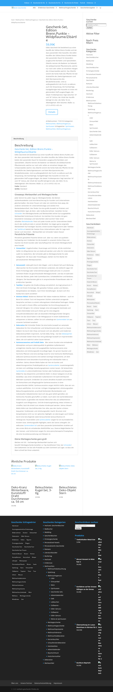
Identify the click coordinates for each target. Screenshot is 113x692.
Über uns (14, 683)
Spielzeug (91, 109)
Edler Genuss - (94, 151)
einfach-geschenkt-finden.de (28, 689)
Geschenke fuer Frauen (92, 277)
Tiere (88, 320)
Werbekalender (27, 221)
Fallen (97, 255)
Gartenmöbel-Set (62, 319)
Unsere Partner (26, 683)
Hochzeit (89, 94)
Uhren (89, 324)
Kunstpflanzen (91, 289)
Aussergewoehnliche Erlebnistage (93, 232)
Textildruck (21, 229)
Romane (89, 84)
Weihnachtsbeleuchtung (57, 569)
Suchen (89, 28)
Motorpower (91, 299)
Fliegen (89, 265)
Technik (82, 3)
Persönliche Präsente (24, 234)
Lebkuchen (93, 144)
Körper (98, 292)
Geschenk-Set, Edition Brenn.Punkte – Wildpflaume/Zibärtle (34, 150)
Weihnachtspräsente (93, 338)
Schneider (18, 213)
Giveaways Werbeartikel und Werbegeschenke (36, 194)
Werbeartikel (91, 218)
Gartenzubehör (53, 365)
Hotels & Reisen (92, 282)
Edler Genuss (94, 158)
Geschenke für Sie (39, 3)
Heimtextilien (93, 201)
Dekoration (20, 325)
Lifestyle (89, 296)
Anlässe (26, 3)
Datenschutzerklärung (42, 683)
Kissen (89, 285)
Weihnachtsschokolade (94, 341)
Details (51, 111)
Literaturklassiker (92, 87)
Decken (89, 241)
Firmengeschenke (92, 71)
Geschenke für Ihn (55, 3)
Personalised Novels (93, 74)
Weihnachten (20, 20)
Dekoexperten (67, 334)
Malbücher (90, 61)
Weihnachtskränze (95, 183)
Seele (95, 306)
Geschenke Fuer (92, 272)
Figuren (89, 258)
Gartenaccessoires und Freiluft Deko (30, 342)
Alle (34, 8)
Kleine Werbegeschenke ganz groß (31, 439)
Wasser (95, 324)
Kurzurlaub (90, 292)
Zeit (97, 352)
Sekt (91, 141)
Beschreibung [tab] (19, 139)
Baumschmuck (93, 208)
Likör (91, 118)
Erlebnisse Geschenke (46, 8)
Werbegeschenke (94, 167)
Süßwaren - (93, 148)
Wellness (95, 345)
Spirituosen (50, 126)
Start (12, 20)
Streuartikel (20, 248)
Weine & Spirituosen (58, 619)
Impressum (58, 683)
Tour (93, 320)
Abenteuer (90, 228)
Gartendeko (20, 371)
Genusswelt (20, 265)
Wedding (89, 64)
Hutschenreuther (94, 212)
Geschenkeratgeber (87, 8)
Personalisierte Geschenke (54, 546)
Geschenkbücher (92, 67)
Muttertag (90, 90)
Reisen (89, 306)
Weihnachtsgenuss (32, 20)
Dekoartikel (90, 244)
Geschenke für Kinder (71, 3)
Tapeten (98, 317)
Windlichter (90, 352)
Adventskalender (94, 205)
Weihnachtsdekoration (94, 327)
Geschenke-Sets (95, 131)
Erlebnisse (90, 3)
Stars (96, 310)
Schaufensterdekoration (57, 643)
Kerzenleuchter (93, 192)
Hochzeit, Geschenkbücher (54, 525)
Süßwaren (93, 154)
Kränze (95, 285)
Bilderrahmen (91, 237)
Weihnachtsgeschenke (67, 8)
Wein (91, 125)
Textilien (19, 285)
